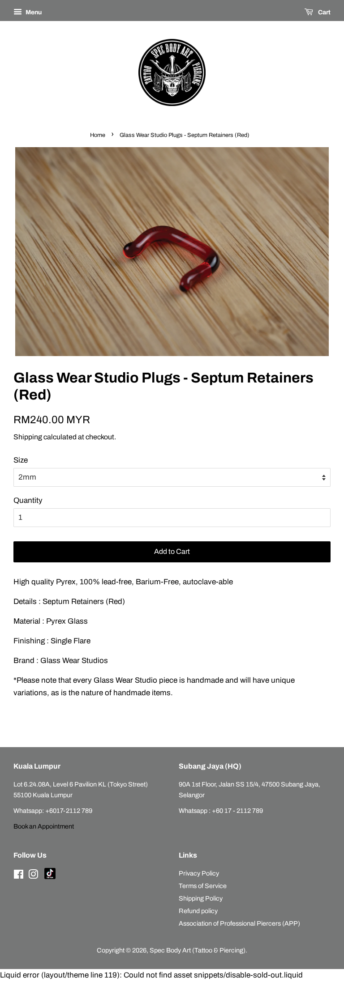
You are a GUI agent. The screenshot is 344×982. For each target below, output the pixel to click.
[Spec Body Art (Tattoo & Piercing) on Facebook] (18, 876)
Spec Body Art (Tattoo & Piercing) (197, 950)
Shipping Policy (201, 898)
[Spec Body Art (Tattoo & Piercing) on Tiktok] (50, 876)
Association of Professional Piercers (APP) (239, 923)
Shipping (27, 437)
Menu (33, 12)
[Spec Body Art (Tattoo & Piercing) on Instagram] (33, 876)
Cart (324, 12)
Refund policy (198, 910)
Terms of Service (203, 885)
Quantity (28, 500)
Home (97, 135)
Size (20, 460)
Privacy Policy (199, 873)
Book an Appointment (43, 826)
